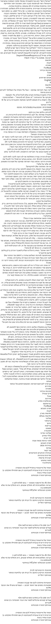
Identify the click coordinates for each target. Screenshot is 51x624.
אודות (48, 448)
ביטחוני (47, 421)
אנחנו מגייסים (45, 78)
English (47, 80)
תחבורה (47, 431)
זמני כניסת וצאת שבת (41, 441)
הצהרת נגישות (45, 458)
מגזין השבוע (46, 408)
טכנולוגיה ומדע (44, 401)
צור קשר (47, 450)
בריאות (48, 426)
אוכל (49, 73)
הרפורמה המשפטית (29, 384)
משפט (48, 428)
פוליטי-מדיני (45, 433)
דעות (49, 63)
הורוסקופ (47, 404)
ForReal (47, 68)
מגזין (49, 75)
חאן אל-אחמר (15, 384)
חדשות (48, 60)
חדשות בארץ (45, 413)
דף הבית (47, 438)
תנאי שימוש (46, 460)
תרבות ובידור (45, 70)
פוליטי (48, 88)
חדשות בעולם (45, 416)
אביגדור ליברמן (44, 384)
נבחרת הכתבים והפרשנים (40, 453)
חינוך (49, 423)
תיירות (48, 399)
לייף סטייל (46, 394)
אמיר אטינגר (46, 105)
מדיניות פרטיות (44, 455)
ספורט (48, 65)
